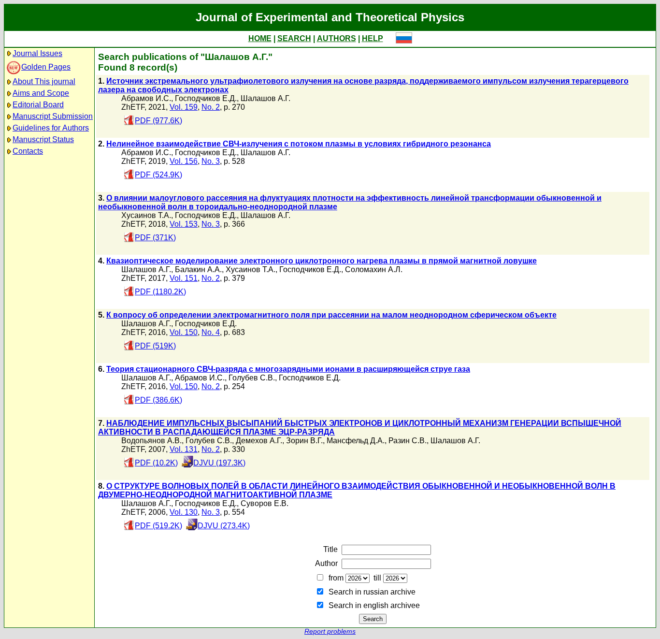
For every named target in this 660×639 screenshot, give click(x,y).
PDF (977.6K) (158, 120)
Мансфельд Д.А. (356, 440)
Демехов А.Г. (259, 440)
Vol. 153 (184, 224)
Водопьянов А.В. (151, 440)
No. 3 (210, 161)
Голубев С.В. (252, 378)
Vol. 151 (184, 278)
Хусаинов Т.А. (146, 215)
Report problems (330, 631)
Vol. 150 (184, 332)
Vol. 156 (184, 161)
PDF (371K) (155, 237)
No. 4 (210, 332)
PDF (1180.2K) (160, 292)
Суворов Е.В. (264, 503)
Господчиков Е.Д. (206, 98)
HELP (372, 38)
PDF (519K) (155, 346)
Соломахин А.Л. (373, 269)
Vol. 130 (184, 512)
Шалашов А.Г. (265, 98)
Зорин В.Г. (304, 440)
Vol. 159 (184, 107)
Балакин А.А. (198, 269)
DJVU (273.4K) (224, 526)
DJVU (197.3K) (219, 463)
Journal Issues (37, 53)
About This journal (44, 81)
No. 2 (210, 107)
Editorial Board (38, 105)
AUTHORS (336, 38)
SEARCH (294, 38)
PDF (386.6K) (158, 400)
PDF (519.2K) (158, 526)
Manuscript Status (43, 139)
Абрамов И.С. (146, 98)
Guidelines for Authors (51, 128)
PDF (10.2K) (156, 463)
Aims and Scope (41, 93)
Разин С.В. (407, 440)
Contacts (28, 151)
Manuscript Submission (53, 116)
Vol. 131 (184, 449)
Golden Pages (46, 67)
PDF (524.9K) (158, 175)
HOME (260, 38)
